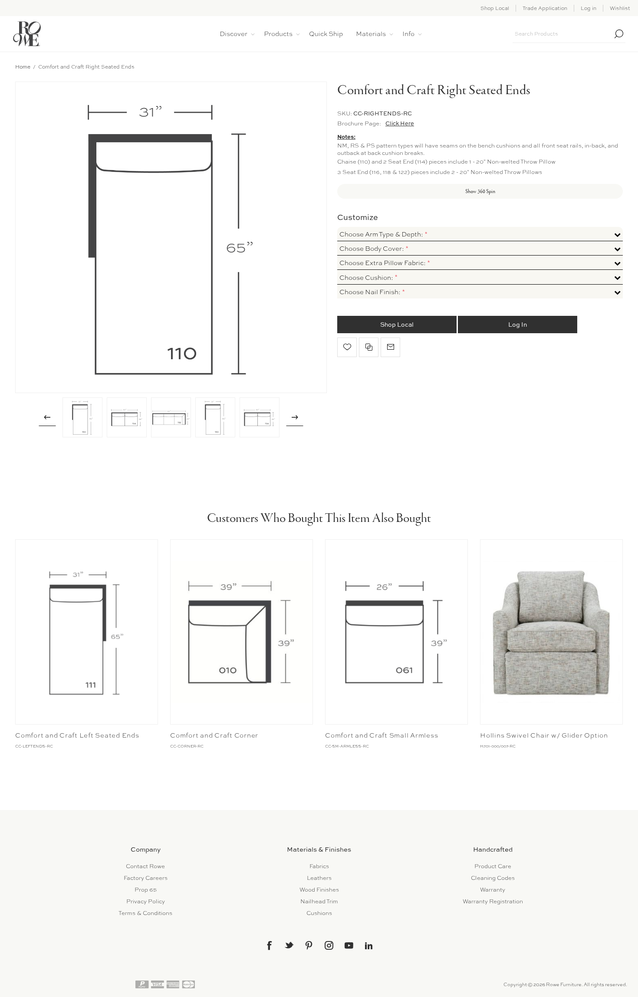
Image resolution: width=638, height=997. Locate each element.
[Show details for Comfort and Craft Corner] (241, 632)
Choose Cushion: (367, 277)
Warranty (492, 889)
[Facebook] (269, 945)
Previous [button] (47, 417)
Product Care (492, 866)
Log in (588, 8)
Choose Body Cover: (372, 248)
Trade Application (545, 8)
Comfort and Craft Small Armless (381, 735)
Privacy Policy (145, 901)
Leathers (319, 878)
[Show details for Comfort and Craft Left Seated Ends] (87, 632)
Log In (517, 324)
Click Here (399, 123)
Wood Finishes (319, 889)
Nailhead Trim (319, 901)
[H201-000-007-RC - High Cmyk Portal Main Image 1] (551, 632)
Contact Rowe (145, 866)
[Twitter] (289, 945)
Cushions (319, 913)
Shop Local (494, 8)
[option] (82, 417)
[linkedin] (369, 945)
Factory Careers (146, 878)
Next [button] (294, 417)
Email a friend (390, 347)
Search (618, 34)
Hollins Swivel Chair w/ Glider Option (544, 735)
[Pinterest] (309, 945)
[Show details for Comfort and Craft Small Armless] (396, 632)
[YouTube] (349, 945)
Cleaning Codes (493, 878)
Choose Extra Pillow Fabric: (383, 263)
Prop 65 (146, 889)
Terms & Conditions (145, 913)
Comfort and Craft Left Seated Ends (77, 735)
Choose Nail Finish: (370, 292)
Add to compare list (368, 347)
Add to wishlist (347, 347)
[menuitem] (145, 866)
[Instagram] (329, 945)
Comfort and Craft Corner (214, 735)
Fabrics (319, 866)
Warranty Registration (493, 901)
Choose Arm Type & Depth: (381, 234)
